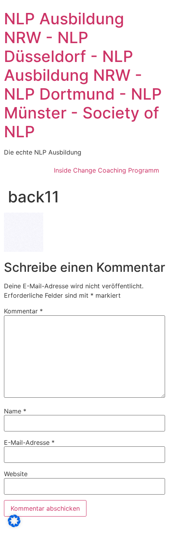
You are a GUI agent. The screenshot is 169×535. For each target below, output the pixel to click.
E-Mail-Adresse (29, 442)
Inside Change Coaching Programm (106, 170)
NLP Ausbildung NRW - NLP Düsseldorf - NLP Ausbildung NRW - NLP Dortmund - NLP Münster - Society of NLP (83, 75)
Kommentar (23, 311)
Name (15, 411)
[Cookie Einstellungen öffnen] (14, 525)
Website (16, 474)
